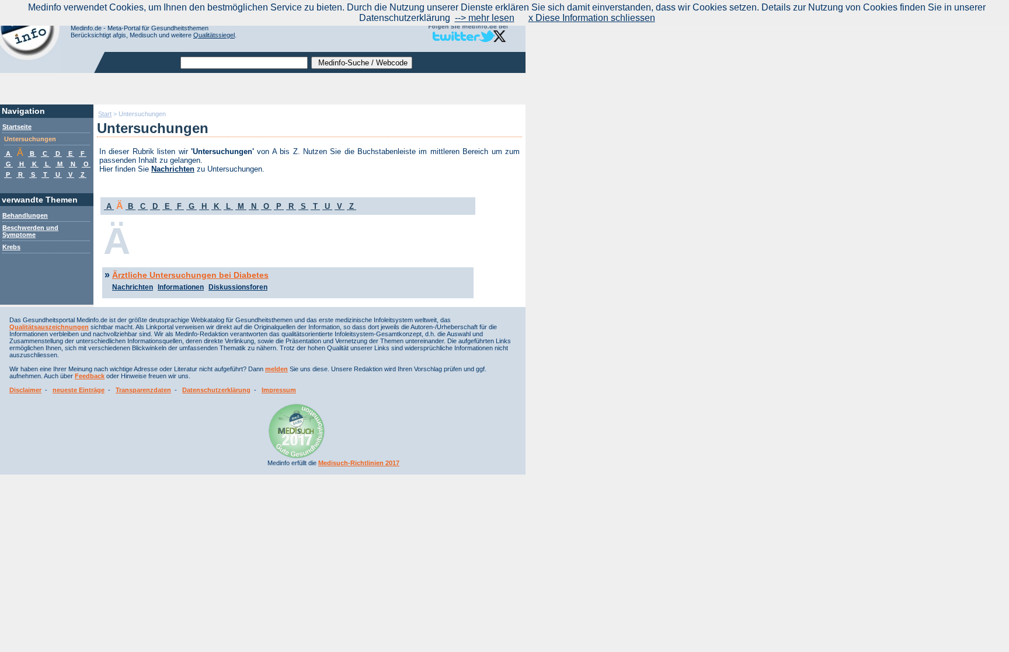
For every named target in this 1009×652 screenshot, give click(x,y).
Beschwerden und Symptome (30, 231)
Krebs (11, 246)
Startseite (17, 126)
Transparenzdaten (143, 389)
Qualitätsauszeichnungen (49, 326)
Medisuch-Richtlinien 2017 (358, 462)
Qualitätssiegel (214, 35)
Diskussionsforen (237, 287)
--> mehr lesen (484, 18)
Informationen (181, 287)
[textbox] (244, 63)
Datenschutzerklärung (216, 389)
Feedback (90, 375)
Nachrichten (172, 169)
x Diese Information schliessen (591, 18)
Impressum (279, 389)
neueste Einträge (79, 389)
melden (276, 368)
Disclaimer (25, 389)
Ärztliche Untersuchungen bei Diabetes (190, 275)
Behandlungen (25, 215)
